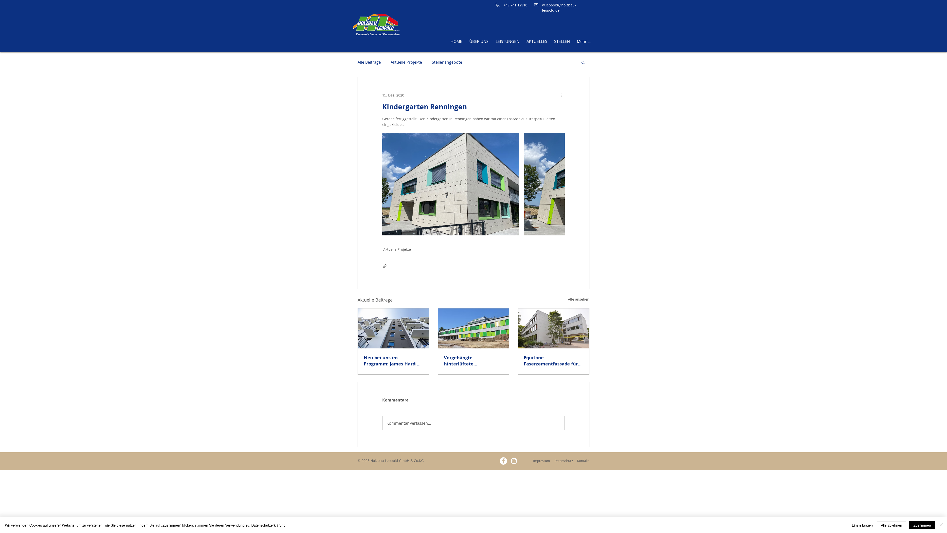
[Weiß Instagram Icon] (514, 461)
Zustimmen (922, 525)
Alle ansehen (578, 299)
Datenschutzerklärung (268, 525)
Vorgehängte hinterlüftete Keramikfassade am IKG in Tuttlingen (473, 361)
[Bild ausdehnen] (450, 184)
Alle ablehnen (891, 525)
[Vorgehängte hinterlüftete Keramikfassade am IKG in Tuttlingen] (473, 328)
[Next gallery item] (559, 184)
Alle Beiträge (369, 62)
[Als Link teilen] (384, 266)
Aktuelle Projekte (406, 62)
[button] (583, 62)
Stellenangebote (447, 62)
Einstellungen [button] (862, 525)
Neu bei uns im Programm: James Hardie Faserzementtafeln (391, 361)
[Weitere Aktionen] (562, 95)
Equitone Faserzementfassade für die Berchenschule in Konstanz (551, 361)
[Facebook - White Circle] (503, 461)
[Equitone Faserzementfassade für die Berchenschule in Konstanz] (553, 328)
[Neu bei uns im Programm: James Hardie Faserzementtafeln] (393, 328)
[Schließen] (941, 525)
